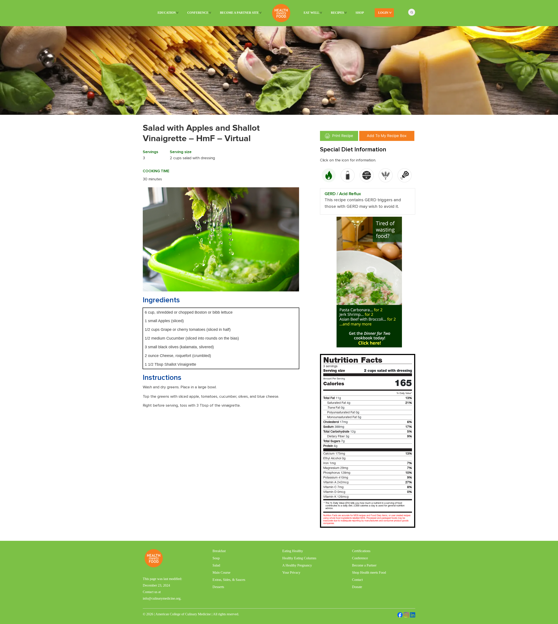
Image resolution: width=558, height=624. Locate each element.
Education (167, 12)
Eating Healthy (292, 551)
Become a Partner (364, 565)
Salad (216, 565)
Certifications (361, 551)
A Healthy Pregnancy (297, 565)
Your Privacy (291, 572)
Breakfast (219, 551)
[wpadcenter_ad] (369, 282)
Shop (360, 12)
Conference (197, 12)
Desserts (218, 587)
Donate (357, 587)
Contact (357, 580)
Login (383, 12)
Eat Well (311, 12)
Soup (216, 558)
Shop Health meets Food (369, 572)
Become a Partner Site (239, 12)
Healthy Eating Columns (299, 558)
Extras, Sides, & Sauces (229, 580)
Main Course (221, 572)
